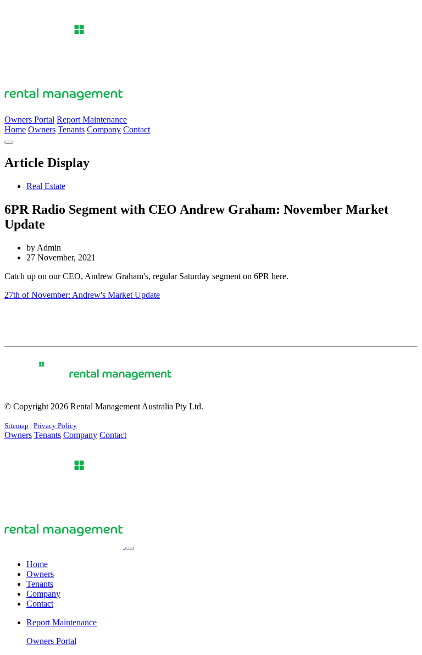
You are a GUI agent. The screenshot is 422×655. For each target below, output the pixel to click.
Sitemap (16, 425)
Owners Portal (29, 119)
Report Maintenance (92, 119)
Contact (136, 129)
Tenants (71, 129)
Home (15, 129)
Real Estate (45, 186)
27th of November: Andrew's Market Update (82, 294)
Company (104, 129)
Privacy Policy (55, 425)
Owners (41, 129)
